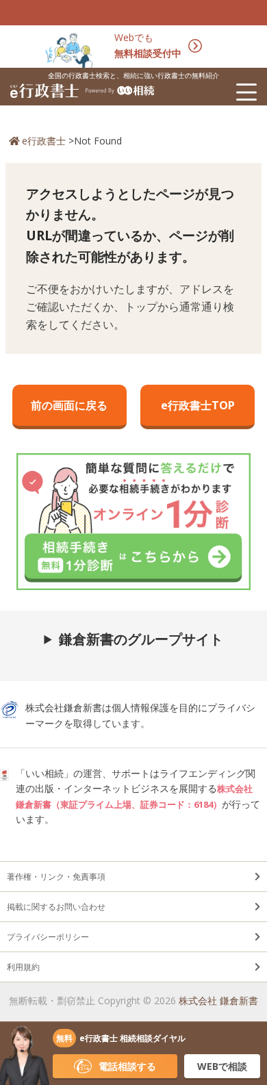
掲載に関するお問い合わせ (56, 906)
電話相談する (127, 1066)
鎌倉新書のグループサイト (141, 639)
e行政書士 (44, 140)
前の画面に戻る (69, 405)
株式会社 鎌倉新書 (218, 1000)
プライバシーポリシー (48, 937)
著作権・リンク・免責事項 (56, 876)
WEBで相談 (222, 1066)
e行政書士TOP (198, 405)
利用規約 (23, 967)
